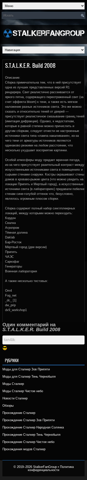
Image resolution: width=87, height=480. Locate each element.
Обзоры (8, 405)
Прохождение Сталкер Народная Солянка (33, 427)
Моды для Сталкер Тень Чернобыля (29, 376)
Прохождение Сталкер (18, 413)
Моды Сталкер (13, 384)
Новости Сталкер (15, 398)
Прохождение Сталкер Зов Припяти (28, 420)
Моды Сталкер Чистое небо (22, 391)
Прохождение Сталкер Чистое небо (28, 442)
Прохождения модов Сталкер (23, 449)
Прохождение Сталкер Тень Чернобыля (31, 434)
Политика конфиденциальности (51, 468)
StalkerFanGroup (45, 467)
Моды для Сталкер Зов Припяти (26, 369)
